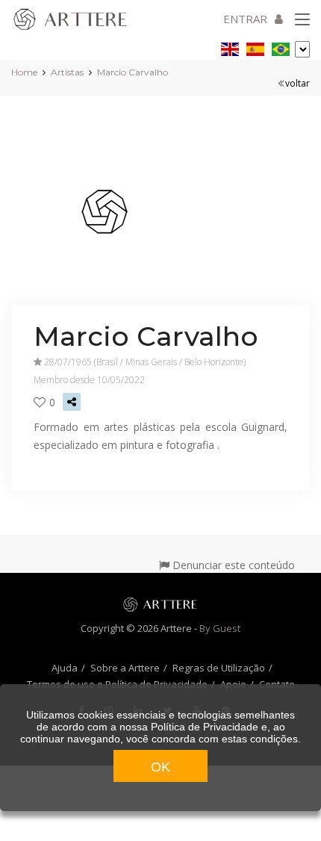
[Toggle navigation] (302, 20)
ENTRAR (245, 18)
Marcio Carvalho (132, 72)
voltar (297, 83)
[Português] (280, 46)
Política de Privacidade (204, 727)
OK (160, 767)
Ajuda (65, 667)
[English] (230, 46)
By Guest (219, 628)
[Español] (255, 46)
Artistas (67, 72)
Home (24, 72)
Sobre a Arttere (125, 667)
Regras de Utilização (218, 667)
